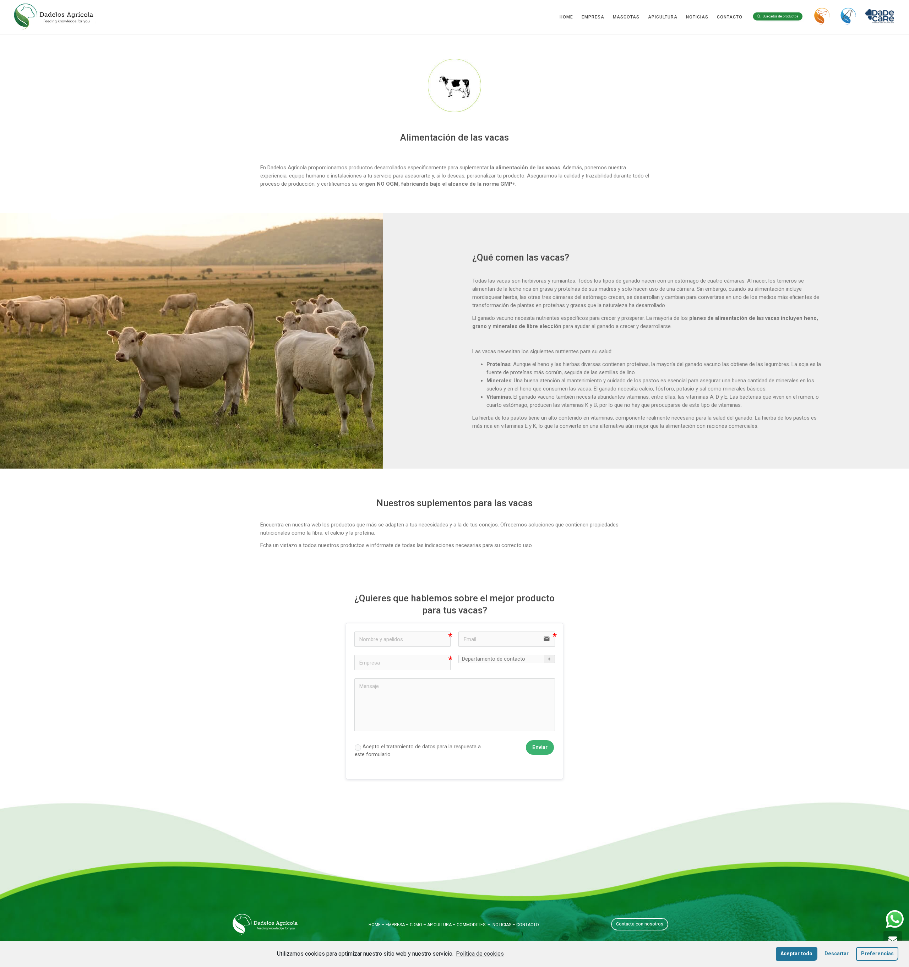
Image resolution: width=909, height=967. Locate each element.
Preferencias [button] (877, 954)
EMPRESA (593, 17)
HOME (566, 17)
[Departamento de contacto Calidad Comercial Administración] (506, 659)
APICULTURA (662, 17)
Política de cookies (480, 953)
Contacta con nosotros (639, 924)
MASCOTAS (626, 17)
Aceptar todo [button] (796, 954)
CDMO (416, 924)
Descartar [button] (836, 954)
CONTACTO (729, 17)
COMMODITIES (471, 924)
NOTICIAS (697, 17)
